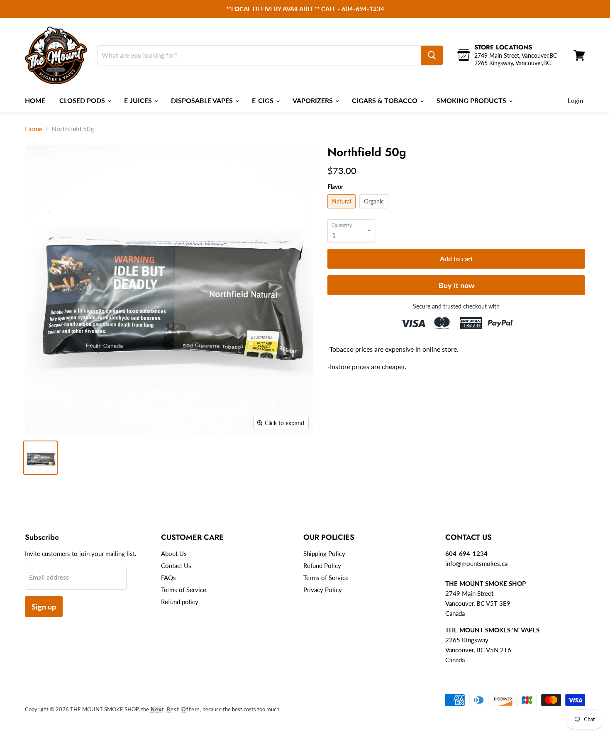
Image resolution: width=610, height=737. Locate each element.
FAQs (168, 577)
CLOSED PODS (83, 100)
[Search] (432, 55)
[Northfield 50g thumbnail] (40, 457)
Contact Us (176, 565)
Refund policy (179, 601)
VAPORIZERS (313, 100)
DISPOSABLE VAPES (202, 100)
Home (33, 128)
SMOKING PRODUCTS (472, 100)
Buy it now (456, 285)
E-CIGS (263, 100)
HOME (35, 100)
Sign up (44, 606)
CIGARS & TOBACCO (385, 100)
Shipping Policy (324, 553)
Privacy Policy (322, 589)
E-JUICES (139, 100)
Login (575, 100)
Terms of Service (183, 589)
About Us (174, 553)
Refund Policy (322, 565)
